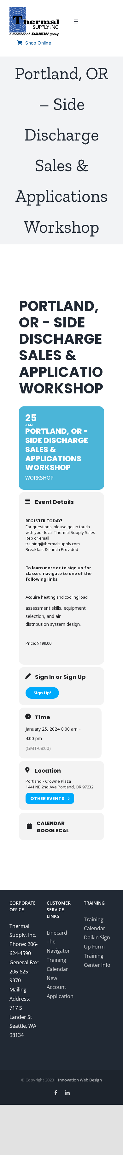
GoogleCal (53, 831)
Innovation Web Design (80, 1080)
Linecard (57, 932)
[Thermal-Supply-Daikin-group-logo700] (34, 9)
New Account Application (60, 987)
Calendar (51, 823)
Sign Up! (42, 693)
